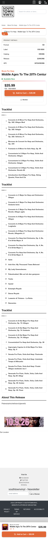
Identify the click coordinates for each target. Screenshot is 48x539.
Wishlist (25, 100)
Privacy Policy (7, 511)
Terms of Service (17, 512)
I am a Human (35, 494)
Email (24, 485)
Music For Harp (12, 25)
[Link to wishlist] (34, 3)
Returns (26, 509)
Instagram (25, 482)
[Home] (8, 11)
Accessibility (39, 509)
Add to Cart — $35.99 (25, 93)
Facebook (25, 478)
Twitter (25, 480)
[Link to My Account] (40, 3)
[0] (46, 3)
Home (3, 25)
